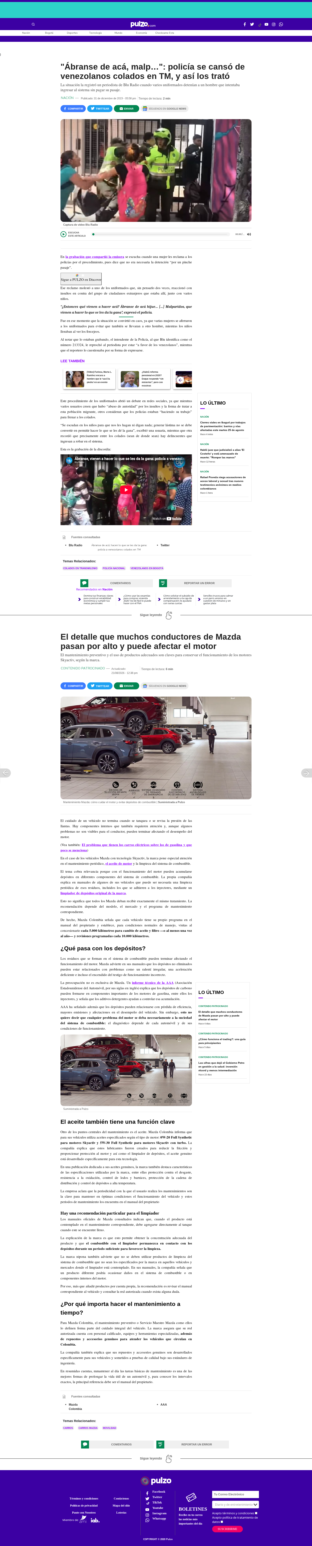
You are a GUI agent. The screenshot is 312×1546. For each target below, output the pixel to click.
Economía (141, 33)
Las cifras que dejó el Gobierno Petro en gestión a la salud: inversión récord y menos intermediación (221, 1066)
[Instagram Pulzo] (274, 25)
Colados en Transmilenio (80, 568)
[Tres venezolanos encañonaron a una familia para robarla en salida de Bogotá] (185, 379)
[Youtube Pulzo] (266, 25)
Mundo (118, 33)
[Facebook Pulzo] (245, 25)
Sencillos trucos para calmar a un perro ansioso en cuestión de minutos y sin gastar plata (218, 599)
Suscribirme (227, 1529)
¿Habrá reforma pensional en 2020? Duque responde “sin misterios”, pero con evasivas (152, 379)
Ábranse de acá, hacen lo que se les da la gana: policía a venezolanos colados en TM (119, 547)
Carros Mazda (88, 1428)
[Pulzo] (143, 24)
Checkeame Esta (164, 33)
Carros (68, 1428)
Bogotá (49, 33)
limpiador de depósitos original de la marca (93, 893)
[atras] (180, 380)
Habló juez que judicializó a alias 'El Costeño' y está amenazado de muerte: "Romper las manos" (222, 453)
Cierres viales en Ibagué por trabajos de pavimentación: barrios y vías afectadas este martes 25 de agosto (223, 426)
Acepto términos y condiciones (233, 1513)
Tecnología (95, 33)
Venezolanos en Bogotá (147, 568)
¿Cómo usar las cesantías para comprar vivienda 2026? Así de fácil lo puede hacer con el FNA (137, 599)
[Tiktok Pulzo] (260, 26)
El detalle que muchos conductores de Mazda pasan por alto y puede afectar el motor (220, 1015)
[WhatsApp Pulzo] (281, 25)
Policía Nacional (114, 568)
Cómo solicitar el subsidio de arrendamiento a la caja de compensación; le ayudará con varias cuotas (178, 599)
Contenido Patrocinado (83, 668)
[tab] (116, 583)
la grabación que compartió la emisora (95, 256)
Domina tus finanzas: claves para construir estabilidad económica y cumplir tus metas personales (98, 599)
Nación (26, 33)
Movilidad (109, 1428)
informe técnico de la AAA (153, 982)
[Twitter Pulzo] (252, 25)
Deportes (72, 33)
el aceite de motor (118, 863)
